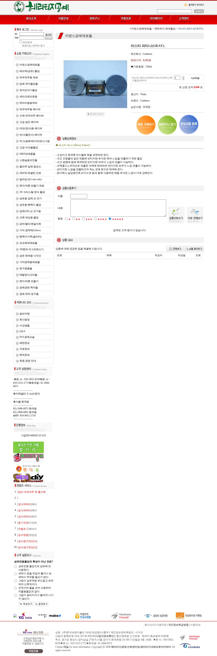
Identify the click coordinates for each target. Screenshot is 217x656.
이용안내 (195, 624)
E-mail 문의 (33, 393)
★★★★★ (118, 219)
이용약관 (161, 624)
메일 (66, 646)
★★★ (88, 219)
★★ (78, 219)
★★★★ (102, 219)
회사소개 (150, 624)
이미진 (139, 632)
